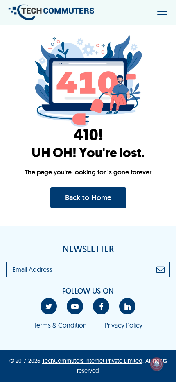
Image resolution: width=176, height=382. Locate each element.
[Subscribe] (160, 269)
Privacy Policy (123, 325)
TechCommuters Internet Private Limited (92, 360)
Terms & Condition (60, 325)
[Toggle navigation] (162, 12)
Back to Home (88, 197)
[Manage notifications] (156, 364)
